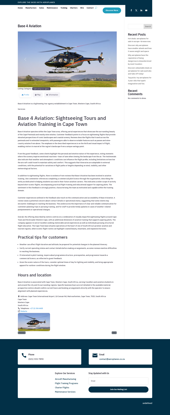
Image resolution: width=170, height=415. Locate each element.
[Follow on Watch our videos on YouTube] (146, 10)
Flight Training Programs (66, 383)
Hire (82, 8)
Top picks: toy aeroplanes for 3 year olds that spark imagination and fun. (139, 81)
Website (23, 311)
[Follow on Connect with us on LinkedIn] (141, 10)
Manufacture (31, 8)
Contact (90, 8)
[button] (25, 59)
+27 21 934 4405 (36, 308)
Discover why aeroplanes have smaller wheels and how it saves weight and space (140, 48)
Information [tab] (53, 95)
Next (114, 333)
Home (20, 8)
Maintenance (52, 8)
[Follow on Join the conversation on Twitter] (136, 10)
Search (148, 26)
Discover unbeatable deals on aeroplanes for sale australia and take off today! (140, 71)
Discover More (112, 10)
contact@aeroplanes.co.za (112, 359)
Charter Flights (62, 387)
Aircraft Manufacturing (65, 379)
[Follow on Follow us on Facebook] (131, 10)
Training (63, 8)
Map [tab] (39, 95)
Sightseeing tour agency (41, 89)
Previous (22, 333)
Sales (41, 8)
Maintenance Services (65, 392)
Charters (74, 8)
